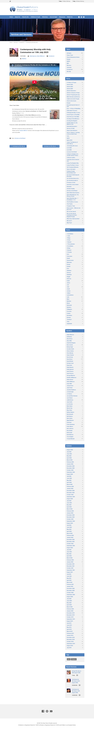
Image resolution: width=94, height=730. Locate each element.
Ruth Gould (69, 432)
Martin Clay (69, 408)
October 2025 (70, 470)
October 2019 (70, 617)
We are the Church (71, 211)
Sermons (16, 42)
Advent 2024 (70, 86)
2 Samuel (69, 250)
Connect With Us (23, 130)
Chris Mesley (70, 353)
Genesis (69, 272)
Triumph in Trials (71, 206)
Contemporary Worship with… (32, 42)
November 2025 (70, 468)
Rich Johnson (70, 428)
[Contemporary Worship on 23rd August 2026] (69, 681)
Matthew (24, 58)
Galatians (69, 270)
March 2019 (69, 631)
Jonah (68, 289)
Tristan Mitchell (70, 438)
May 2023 (69, 529)
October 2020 (70, 592)
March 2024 (69, 509)
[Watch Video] (77, 675)
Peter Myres (70, 426)
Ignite (68, 138)
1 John (68, 235)
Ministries (45, 17)
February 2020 (70, 609)
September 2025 (71, 472)
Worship (69, 71)
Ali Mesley (69, 336)
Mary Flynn (69, 410)
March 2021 (69, 582)
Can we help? (53, 17)
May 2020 (69, 602)
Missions (69, 65)
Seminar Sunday (71, 188)
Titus (68, 321)
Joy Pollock (69, 398)
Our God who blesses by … (73, 178)
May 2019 (69, 627)
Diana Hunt (69, 365)
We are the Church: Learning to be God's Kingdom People (72, 215)
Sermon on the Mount (20, 138)
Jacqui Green (70, 385)
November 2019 (70, 615)
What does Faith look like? (73, 218)
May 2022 (69, 553)
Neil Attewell (70, 414)
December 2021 (70, 564)
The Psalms (70, 204)
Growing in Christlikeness (73, 118)
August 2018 (70, 645)
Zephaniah (69, 323)
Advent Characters (71, 90)
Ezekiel (68, 266)
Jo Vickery (69, 393)
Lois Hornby (70, 404)
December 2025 (70, 466)
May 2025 (69, 480)
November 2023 (70, 517)
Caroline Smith (70, 349)
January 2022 (70, 562)
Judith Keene (70, 400)
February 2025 (70, 486)
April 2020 (69, 604)
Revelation (69, 315)
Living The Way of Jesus (73, 165)
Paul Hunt (69, 422)
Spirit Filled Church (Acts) (73, 192)
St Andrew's (21, 42)
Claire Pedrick (70, 355)
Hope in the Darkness (72, 130)
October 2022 (70, 543)
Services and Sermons (21, 34)
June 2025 (69, 478)
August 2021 (70, 572)
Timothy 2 (69, 319)
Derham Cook (70, 363)
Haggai (68, 276)
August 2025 (70, 474)
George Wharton (71, 375)
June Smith (69, 402)
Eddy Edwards (70, 367)
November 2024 (70, 492)
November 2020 (70, 590)
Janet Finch (69, 387)
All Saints (69, 53)
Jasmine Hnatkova (71, 389)
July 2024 (69, 500)
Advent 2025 (70, 88)
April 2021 (69, 580)
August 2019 (70, 621)
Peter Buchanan (71, 424)
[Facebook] (79, 17)
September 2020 (71, 594)
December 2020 (70, 588)
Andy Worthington (71, 342)
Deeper (68, 59)
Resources (62, 17)
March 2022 (69, 557)
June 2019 (69, 625)
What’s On (70, 17)
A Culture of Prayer (71, 82)
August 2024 (70, 498)
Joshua (68, 291)
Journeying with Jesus (72, 145)
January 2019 (70, 635)
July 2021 (69, 574)
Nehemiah (69, 305)
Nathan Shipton (70, 412)
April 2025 (69, 482)
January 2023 (70, 537)
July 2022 (69, 549)
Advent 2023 (70, 84)
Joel (68, 284)
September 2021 (71, 570)
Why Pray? (69, 222)
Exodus (68, 264)
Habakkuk (69, 274)
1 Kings (68, 238)
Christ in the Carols (71, 100)
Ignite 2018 (69, 140)
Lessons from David (72, 152)
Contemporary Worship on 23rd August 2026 (76, 681)
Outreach (69, 67)
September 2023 (71, 521)
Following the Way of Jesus (73, 112)
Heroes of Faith (70, 128)
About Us (17, 17)
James (68, 282)
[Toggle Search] (10, 1)
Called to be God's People (73, 98)
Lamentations (70, 295)
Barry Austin (70, 344)
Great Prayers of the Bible (73, 114)
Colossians (69, 256)
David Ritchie (70, 361)
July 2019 (69, 623)
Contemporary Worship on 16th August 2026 (76, 691)
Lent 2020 (69, 147)
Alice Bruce (69, 338)
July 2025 (69, 476)
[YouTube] (83, 17)
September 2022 (71, 545)
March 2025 (69, 484)
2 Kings (68, 248)
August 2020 (70, 596)
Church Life (25, 17)
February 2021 (70, 584)
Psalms (68, 313)
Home (11, 17)
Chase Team (70, 55)
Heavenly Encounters (72, 126)
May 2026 (69, 455)
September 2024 (71, 496)
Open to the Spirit (71, 169)
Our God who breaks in (72, 180)
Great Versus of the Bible (73, 116)
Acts (68, 254)
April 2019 (69, 629)
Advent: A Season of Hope (73, 92)
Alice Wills (69, 340)
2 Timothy (69, 252)
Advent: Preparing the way (73, 94)
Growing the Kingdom (72, 120)
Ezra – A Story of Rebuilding (73, 108)
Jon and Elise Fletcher (72, 395)
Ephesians (69, 262)
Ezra (68, 268)
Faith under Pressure (72, 110)
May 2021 (69, 578)
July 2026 (69, 451)
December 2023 (70, 515)
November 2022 (70, 541)
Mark (68, 299)
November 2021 (70, 566)
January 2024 (70, 513)
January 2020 (70, 611)
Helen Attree (70, 379)
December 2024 (70, 490)
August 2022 (70, 547)
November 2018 (70, 639)
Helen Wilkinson (41, 56)
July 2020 (69, 598)
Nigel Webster (70, 420)
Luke (68, 297)
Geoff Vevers (70, 371)
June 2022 (69, 551)
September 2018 (71, 643)
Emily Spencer (33, 56)
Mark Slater (70, 406)
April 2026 (69, 458)
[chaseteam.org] (81, 17)
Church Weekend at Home (73, 57)
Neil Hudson (70, 416)
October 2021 (70, 568)
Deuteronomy (70, 260)
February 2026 (70, 462)
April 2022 (69, 555)
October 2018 (70, 641)
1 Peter (68, 240)
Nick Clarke (69, 418)
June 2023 (69, 527)
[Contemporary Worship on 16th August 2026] (69, 691)
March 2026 (69, 460)
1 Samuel (69, 242)
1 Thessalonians (71, 244)
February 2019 (70, 633)
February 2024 (70, 511)
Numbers (69, 307)
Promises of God (71, 182)
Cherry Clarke (70, 351)
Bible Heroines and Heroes (73, 96)
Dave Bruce (69, 359)
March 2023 (69, 533)
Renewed (69, 186)
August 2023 (70, 523)
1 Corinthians (70, 233)
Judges (68, 293)
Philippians (69, 309)
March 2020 (69, 606)
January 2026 (70, 464)
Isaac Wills (69, 383)
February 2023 (70, 535)
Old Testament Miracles (72, 167)
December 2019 (70, 613)
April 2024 (69, 506)
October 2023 (70, 519)
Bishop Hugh (70, 347)
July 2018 (69, 647)
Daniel (68, 258)
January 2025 (70, 488)
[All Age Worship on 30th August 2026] (69, 673)
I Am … (68, 136)
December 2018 (70, 637)
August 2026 (70, 449)
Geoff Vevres (70, 373)
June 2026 (69, 453)
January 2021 (70, 586)
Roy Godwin (69, 430)
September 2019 (71, 619)
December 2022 (70, 539)
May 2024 (69, 504)
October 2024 (70, 494)
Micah (68, 303)
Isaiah (68, 280)
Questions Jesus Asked (72, 184)
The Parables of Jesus (72, 201)
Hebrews (69, 278)
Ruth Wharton (70, 434)
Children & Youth (35, 17)
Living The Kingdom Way (73, 163)
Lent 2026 (69, 149)
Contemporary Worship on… (19, 146)
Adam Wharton (70, 334)
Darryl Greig (70, 357)
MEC (68, 63)
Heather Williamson (71, 377)
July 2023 (69, 525)
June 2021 (69, 576)
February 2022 (70, 560)
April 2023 (69, 531)
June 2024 (69, 502)
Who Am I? (69, 220)
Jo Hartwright (70, 391)
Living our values (71, 157)
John (68, 286)
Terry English (70, 436)
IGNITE (68, 61)
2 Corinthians (70, 246)
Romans (69, 317)
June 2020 (69, 600)
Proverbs (69, 311)
